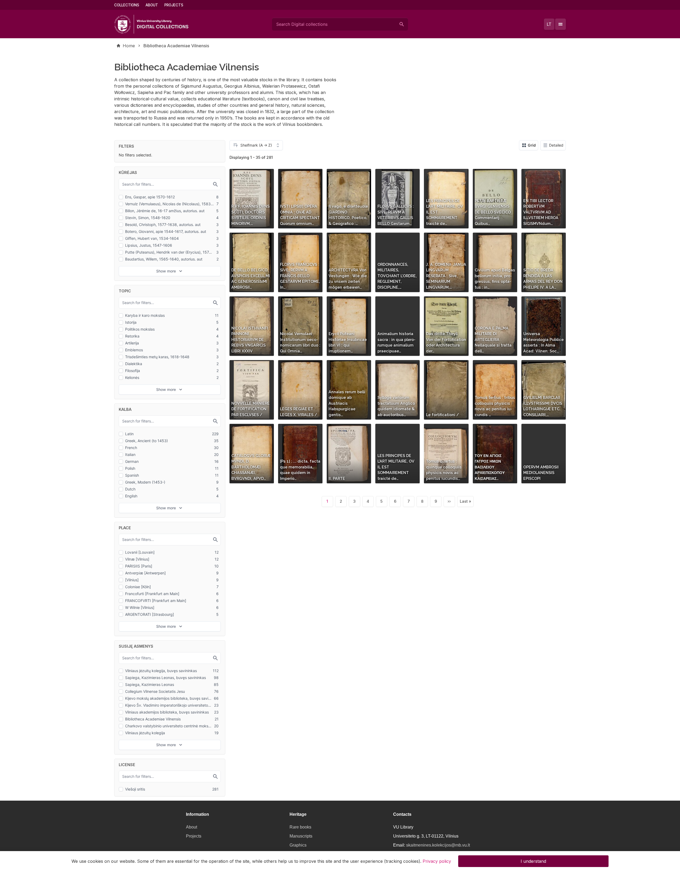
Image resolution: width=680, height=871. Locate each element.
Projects (173, 5)
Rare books (300, 827)
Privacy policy (437, 861)
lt (549, 24)
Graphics (298, 845)
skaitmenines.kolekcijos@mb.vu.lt (438, 845)
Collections (126, 5)
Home (129, 45)
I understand (533, 861)
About (152, 5)
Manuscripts (301, 836)
